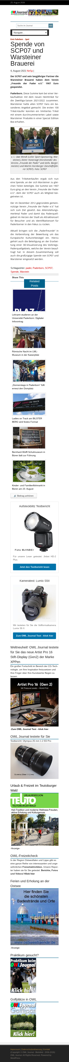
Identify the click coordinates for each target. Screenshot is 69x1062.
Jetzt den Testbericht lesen (34, 567)
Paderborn (38, 268)
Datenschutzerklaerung (32, 1049)
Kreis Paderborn (16, 39)
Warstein (24, 271)
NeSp (30, 70)
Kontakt (46, 1049)
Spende (15, 271)
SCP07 (48, 268)
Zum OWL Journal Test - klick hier (34, 635)
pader (28, 268)
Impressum (15, 1049)
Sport (27, 39)
